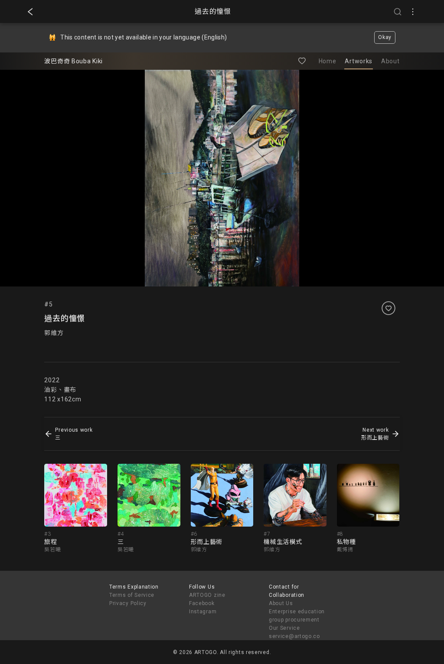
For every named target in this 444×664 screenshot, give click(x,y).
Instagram (202, 612)
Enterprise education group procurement (297, 616)
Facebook (202, 603)
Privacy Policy (128, 603)
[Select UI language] (413, 12)
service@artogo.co (294, 636)
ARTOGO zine (207, 595)
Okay (385, 37)
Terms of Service (131, 595)
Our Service (284, 628)
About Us (281, 603)
